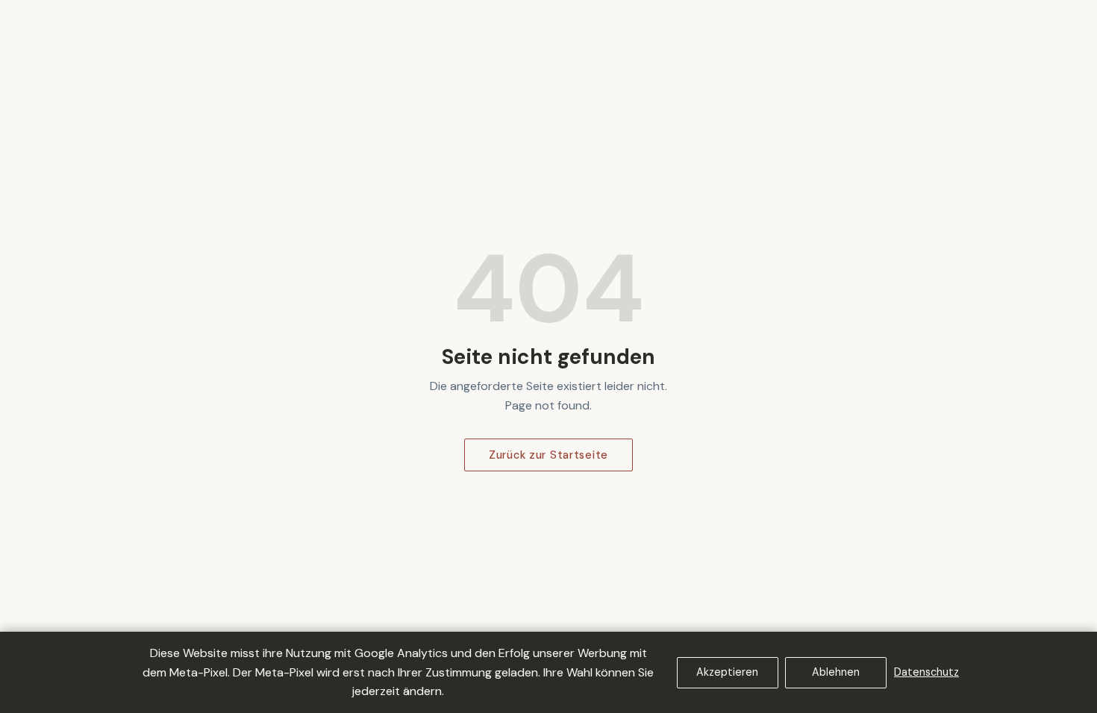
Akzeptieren (727, 672)
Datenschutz (926, 672)
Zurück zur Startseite (548, 455)
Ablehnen (836, 672)
